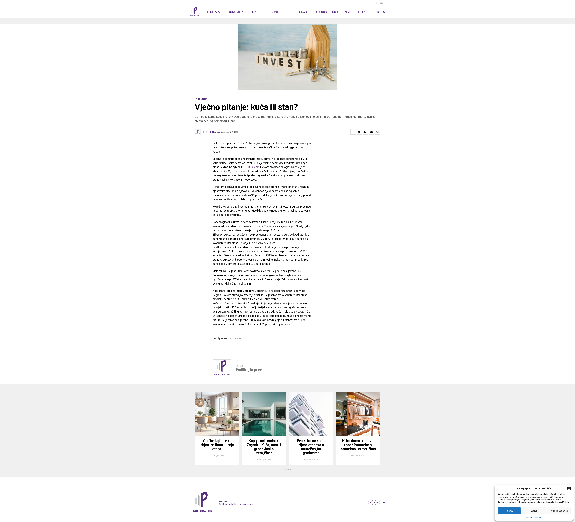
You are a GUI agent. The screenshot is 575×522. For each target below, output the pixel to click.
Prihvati (509, 510)
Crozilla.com (252, 167)
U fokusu (322, 12)
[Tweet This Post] (359, 132)
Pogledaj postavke (559, 510)
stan (239, 338)
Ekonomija (235, 12)
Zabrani (534, 510)
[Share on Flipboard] (365, 132)
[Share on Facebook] (353, 132)
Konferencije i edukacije (291, 12)
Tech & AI (213, 12)
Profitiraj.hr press (213, 132)
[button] (569, 488)
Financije (257, 12)
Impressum (529, 517)
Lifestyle (361, 12)
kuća (233, 338)
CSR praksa (341, 12)
